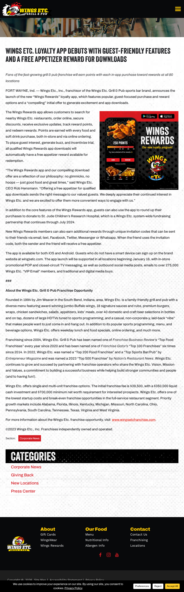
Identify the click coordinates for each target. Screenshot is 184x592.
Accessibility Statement (66, 580)
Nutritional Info (97, 540)
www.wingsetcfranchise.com (133, 419)
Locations (137, 546)
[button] (178, 9)
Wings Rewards (52, 546)
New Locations (25, 483)
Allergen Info (95, 546)
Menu (89, 535)
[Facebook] (100, 556)
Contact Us (138, 535)
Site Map (40, 580)
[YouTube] (117, 556)
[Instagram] (109, 556)
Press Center (23, 491)
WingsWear (48, 540)
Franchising (139, 540)
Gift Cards (48, 535)
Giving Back (22, 475)
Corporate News (30, 438)
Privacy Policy (95, 580)
